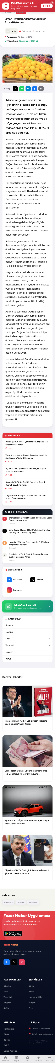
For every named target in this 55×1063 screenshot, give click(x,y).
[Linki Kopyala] (41, 88)
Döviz (31, 986)
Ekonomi (9, 632)
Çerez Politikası (10, 1050)
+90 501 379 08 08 (41, 1028)
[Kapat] (52, 3)
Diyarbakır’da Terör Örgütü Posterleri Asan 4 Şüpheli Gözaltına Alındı (25, 483)
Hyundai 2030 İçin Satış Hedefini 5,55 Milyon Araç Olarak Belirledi (25, 470)
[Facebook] (7, 962)
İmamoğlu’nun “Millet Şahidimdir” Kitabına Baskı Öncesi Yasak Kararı (26, 443)
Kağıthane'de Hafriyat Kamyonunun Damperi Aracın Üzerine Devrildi (25, 497)
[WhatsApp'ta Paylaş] (21, 88)
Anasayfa (8, 12)
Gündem (21, 12)
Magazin (9, 652)
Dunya (8, 659)
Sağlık (6, 1008)
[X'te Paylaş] (15, 88)
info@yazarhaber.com (42, 1034)
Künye (6, 1034)
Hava (31, 991)
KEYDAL (44, 1041)
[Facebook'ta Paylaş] (34, 88)
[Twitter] (14, 962)
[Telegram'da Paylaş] (28, 88)
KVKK (6, 1045)
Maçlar (32, 1002)
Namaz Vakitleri (36, 997)
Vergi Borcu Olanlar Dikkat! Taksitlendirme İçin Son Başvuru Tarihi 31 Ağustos (26, 456)
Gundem (9, 625)
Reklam (7, 1039)
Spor (7, 638)
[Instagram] (22, 962)
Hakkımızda (9, 1028)
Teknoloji (9, 645)
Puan (31, 1008)
